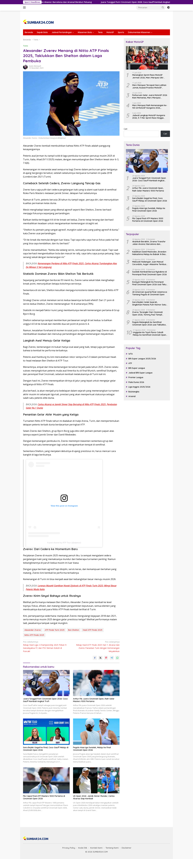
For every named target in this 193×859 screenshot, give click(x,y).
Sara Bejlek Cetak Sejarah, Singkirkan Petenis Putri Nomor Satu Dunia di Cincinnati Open (149, 303)
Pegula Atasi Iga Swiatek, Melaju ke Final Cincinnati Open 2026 (92, 748)
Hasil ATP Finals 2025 (92, 630)
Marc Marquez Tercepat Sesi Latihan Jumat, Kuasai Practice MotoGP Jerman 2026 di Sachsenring (149, 86)
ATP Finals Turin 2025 (54, 630)
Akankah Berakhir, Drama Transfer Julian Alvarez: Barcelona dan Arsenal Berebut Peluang (149, 242)
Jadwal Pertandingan (62, 32)
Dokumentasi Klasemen (139, 32)
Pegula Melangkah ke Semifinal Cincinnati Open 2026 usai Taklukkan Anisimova (149, 323)
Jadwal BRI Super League (140, 372)
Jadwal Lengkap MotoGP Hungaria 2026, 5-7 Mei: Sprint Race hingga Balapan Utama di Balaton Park (148, 116)
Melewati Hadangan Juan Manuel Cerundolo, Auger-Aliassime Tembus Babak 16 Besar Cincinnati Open (149, 263)
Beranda (29, 32)
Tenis (100, 32)
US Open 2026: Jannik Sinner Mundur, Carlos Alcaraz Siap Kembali (94, 797)
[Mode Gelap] (168, 7)
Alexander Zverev (32, 630)
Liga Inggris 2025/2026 (139, 387)
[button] (163, 7)
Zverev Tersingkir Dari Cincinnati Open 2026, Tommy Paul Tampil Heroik (147, 313)
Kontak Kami (96, 848)
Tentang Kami (112, 848)
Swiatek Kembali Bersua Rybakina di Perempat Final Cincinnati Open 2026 (149, 273)
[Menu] (25, 7)
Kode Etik (82, 848)
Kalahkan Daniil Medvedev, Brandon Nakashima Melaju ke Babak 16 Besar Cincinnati (150, 253)
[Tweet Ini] (100, 658)
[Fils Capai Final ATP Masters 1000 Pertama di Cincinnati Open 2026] (46, 780)
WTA (130, 354)
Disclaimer (126, 848)
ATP (130, 363)
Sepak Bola (42, 32)
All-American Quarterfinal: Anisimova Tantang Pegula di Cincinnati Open (149, 293)
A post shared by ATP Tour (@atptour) (64, 542)
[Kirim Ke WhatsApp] (117, 658)
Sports (121, 32)
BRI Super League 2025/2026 (142, 358)
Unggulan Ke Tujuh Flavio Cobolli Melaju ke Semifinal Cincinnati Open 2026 (149, 333)
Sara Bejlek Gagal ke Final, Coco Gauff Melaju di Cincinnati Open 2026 (45, 748)
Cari (125, 128)
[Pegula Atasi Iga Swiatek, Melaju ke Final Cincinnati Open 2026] (96, 732)
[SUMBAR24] (38, 21)
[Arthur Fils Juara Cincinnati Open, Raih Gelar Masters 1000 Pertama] (96, 683)
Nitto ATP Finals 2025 (34, 635)
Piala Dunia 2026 (136, 382)
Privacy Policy (68, 848)
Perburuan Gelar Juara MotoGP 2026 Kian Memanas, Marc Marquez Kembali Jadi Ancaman (149, 96)
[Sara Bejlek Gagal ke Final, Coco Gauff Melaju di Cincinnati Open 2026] (46, 732)
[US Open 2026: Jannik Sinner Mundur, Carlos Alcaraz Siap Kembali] (96, 780)
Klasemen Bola (85, 32)
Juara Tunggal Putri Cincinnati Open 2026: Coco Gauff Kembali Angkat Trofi (114, 2)
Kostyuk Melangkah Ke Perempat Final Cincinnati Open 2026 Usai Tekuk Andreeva (149, 283)
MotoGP (110, 32)
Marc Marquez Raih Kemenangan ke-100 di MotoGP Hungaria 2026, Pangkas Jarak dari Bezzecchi (149, 106)
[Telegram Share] (112, 658)
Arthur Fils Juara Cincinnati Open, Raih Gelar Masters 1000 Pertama (93, 700)
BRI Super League (136, 368)
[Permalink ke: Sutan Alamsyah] (25, 67)
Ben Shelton (73, 630)
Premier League (135, 377)
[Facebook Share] (95, 658)
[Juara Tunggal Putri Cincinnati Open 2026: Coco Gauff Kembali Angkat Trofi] (46, 683)
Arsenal (131, 396)
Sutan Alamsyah (35, 66)
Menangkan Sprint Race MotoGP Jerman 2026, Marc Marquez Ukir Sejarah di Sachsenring (147, 76)
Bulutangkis (133, 391)
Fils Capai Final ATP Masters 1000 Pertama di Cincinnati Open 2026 (44, 797)
